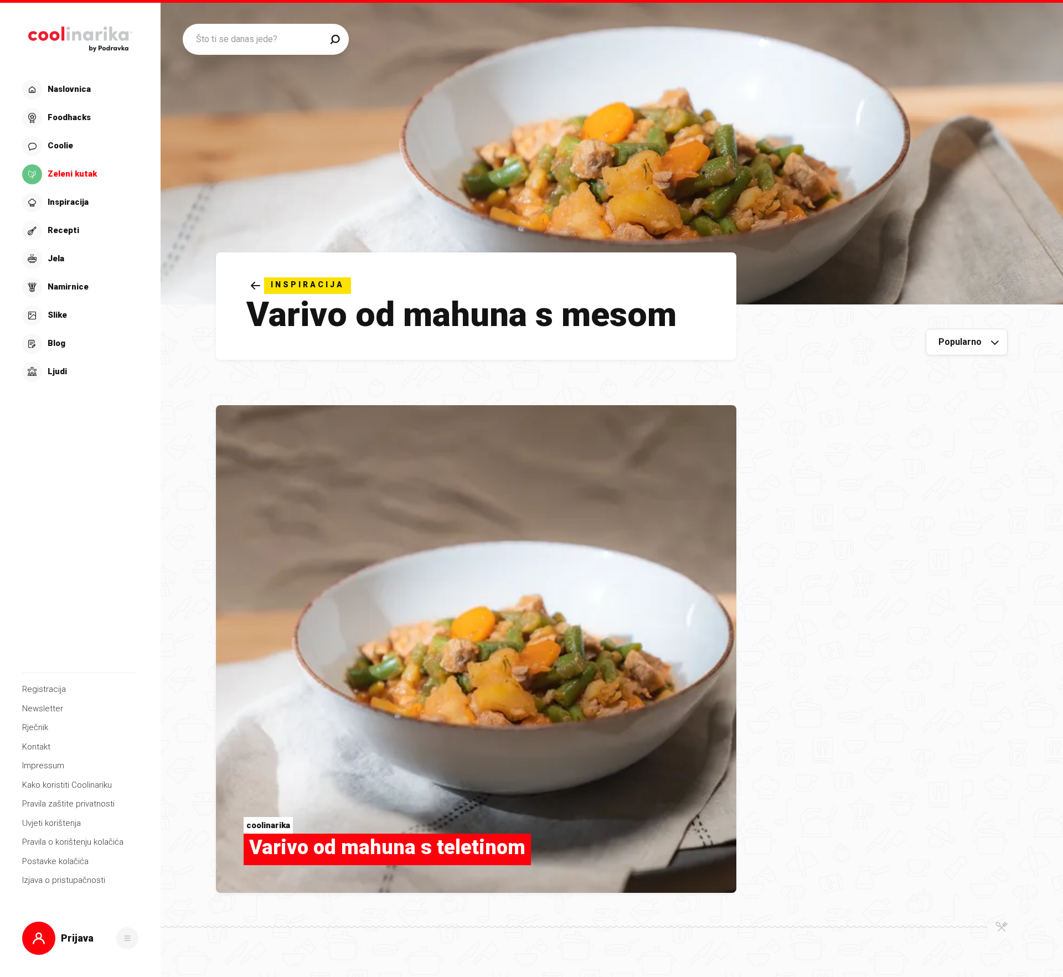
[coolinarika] (80, 36)
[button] (79, 231)
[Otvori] (127, 938)
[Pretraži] (335, 39)
